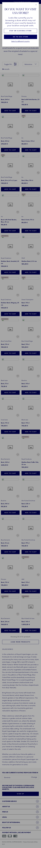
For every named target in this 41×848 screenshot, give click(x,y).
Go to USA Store (20, 37)
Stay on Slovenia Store (20, 31)
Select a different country (20, 41)
